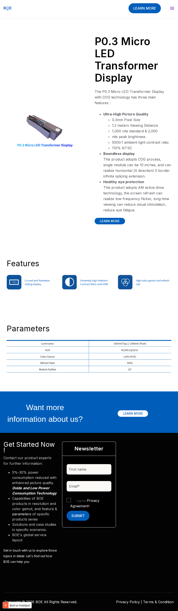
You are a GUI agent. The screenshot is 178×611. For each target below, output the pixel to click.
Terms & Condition (158, 602)
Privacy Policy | (129, 602)
